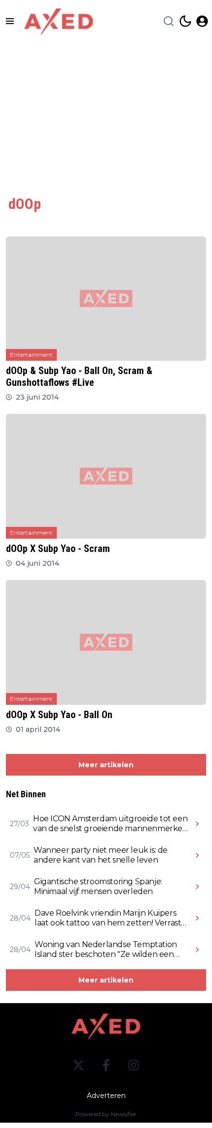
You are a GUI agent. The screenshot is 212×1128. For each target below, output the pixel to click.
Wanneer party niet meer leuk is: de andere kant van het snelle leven (101, 855)
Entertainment (31, 354)
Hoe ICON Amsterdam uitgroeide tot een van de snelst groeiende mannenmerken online (110, 824)
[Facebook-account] (106, 1065)
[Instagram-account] (134, 1065)
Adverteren (106, 1095)
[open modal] (202, 21)
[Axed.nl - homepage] (59, 21)
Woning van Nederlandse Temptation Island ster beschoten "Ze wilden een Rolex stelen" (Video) (106, 949)
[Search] (169, 21)
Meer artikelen (106, 764)
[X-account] (78, 1065)
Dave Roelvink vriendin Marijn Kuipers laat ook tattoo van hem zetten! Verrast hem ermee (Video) (108, 918)
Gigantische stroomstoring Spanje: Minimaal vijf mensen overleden (98, 886)
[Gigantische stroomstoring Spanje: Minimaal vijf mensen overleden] (197, 887)
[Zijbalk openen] (10, 21)
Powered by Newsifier (106, 1114)
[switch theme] (185, 21)
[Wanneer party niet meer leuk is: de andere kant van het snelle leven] (197, 855)
